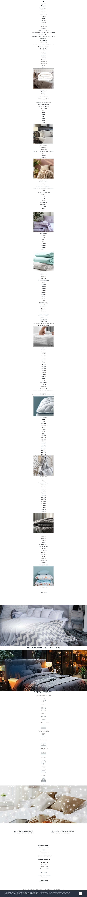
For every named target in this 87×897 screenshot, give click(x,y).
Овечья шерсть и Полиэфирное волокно (43, 44)
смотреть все (43, 89)
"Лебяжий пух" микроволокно (43, 102)
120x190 (43, 364)
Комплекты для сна (43, 8)
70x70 (43, 122)
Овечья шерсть (43, 42)
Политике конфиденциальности (31, 893)
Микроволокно (43, 40)
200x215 (43, 59)
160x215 (43, 493)
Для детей (43, 562)
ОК (80, 893)
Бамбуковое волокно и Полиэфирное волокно (43, 32)
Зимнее (43, 65)
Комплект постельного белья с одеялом (43, 188)
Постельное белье (43, 10)
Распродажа (44, 866)
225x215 (43, 509)
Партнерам (44, 877)
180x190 (43, 376)
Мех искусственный (43, 425)
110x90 (43, 433)
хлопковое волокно (43, 392)
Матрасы (43, 16)
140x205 (43, 55)
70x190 (43, 356)
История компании (44, 862)
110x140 (43, 53)
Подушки (43, 542)
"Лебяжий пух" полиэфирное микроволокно (43, 151)
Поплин (43, 194)
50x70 (43, 120)
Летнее (43, 67)
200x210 (43, 497)
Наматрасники (43, 14)
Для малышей (43, 560)
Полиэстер (43, 487)
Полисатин (43, 384)
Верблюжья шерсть (43, 34)
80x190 (43, 358)
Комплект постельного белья (43, 186)
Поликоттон (43, 306)
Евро (43, 208)
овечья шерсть (43, 388)
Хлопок (43, 427)
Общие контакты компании (44, 875)
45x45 (43, 116)
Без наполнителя (43, 317)
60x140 (43, 354)
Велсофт (43, 423)
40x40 (43, 112)
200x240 (43, 448)
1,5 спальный (43, 202)
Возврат (44, 854)
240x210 (43, 454)
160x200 (43, 247)
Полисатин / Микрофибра (43, 192)
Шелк (43, 198)
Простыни (43, 12)
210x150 (43, 501)
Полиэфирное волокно (43, 46)
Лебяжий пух (43, 38)
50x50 (43, 118)
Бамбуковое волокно (43, 30)
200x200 (43, 294)
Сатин (43, 196)
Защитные (43, 278)
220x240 (43, 452)
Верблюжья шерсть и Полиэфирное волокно (43, 36)
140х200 (43, 288)
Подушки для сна (43, 96)
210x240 (43, 505)
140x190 (43, 368)
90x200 (43, 249)
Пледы (43, 18)
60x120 (43, 296)
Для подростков (43, 564)
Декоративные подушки (44, 98)
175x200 (43, 495)
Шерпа (43, 429)
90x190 (43, 360)
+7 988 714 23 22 (43, 592)
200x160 (43, 442)
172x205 (43, 57)
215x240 (43, 507)
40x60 (43, 114)
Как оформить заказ (44, 847)
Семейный (43, 210)
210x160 (43, 503)
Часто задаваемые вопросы (44, 856)
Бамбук (43, 28)
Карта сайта (44, 864)
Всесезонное (43, 63)
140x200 (43, 245)
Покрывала (43, 20)
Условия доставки (44, 852)
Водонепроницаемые (43, 280)
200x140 (43, 437)
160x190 (43, 372)
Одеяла (43, 3)
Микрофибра (43, 304)
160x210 (43, 491)
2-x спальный (43, 204)
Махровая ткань (43, 302)
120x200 (43, 243)
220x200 (43, 450)
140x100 (43, 435)
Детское (43, 22)
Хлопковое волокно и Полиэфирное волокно (43, 394)
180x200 (43, 292)
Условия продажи (44, 868)
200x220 (43, 446)
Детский (43, 206)
